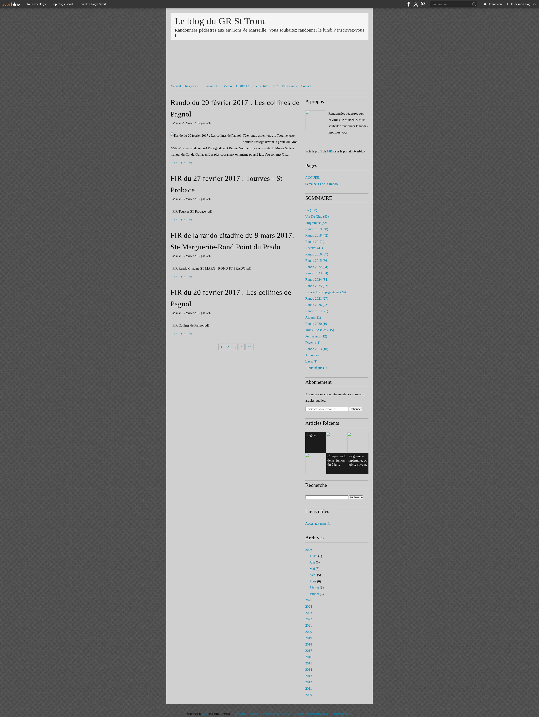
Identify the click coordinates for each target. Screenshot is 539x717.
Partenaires (289, 86)
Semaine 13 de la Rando (321, 184)
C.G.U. (287, 713)
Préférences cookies (342, 713)
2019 (308, 638)
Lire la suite (182, 163)
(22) (316, 305)
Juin (312, 562)
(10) (316, 349)
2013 (308, 676)
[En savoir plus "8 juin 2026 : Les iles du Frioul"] (315, 463)
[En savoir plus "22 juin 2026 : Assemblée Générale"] (336, 442)
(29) (325, 292)
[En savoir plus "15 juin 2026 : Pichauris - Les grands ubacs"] (357, 442)
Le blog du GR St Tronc (221, 21)
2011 (308, 688)
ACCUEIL (312, 177)
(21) (316, 311)
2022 (308, 619)
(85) (317, 216)
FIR (275, 86)
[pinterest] (422, 4)
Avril (313, 575)
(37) (316, 254)
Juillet (313, 556)
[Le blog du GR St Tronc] (315, 120)
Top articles (240, 713)
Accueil (176, 86)
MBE (330, 151)
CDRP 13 (242, 86)
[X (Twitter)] (415, 4)
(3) (314, 355)
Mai (312, 568)
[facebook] (408, 4)
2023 (308, 613)
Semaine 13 (211, 86)
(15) (319, 330)
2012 (308, 682)
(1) (316, 368)
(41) (316, 241)
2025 (308, 600)
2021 (308, 625)
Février (314, 587)
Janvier (314, 594)
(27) (316, 298)
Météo (227, 86)
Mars (313, 581)
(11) (312, 342)
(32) (316, 286)
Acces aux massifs (317, 523)
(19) (316, 323)
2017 (308, 650)
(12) (316, 336)
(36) (316, 260)
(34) (316, 267)
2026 (308, 550)
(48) (316, 229)
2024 (308, 606)
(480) (311, 210)
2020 (308, 632)
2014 (308, 669)
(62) (316, 223)
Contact (306, 86)
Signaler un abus (271, 713)
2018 (308, 644)
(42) (316, 235)
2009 (308, 695)
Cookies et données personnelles (312, 713)
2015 (308, 663)
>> (249, 347)
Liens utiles (260, 86)
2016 (308, 657)
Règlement (192, 86)
